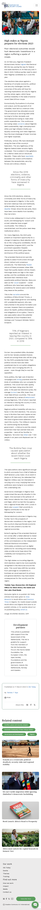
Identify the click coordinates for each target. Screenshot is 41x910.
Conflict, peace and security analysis (16, 725)
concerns (21, 124)
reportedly (29, 156)
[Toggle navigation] (36, 5)
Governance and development (14, 734)
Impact (5, 886)
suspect (16, 507)
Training (6, 876)
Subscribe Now (26, 899)
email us (24, 610)
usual (16, 283)
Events (5, 871)
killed (26, 435)
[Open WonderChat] (35, 905)
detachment (30, 397)
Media (5, 889)
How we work (8, 883)
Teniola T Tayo (12, 692)
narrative (16, 294)
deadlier (7, 209)
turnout (14, 392)
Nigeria (32, 734)
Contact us (7, 892)
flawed (29, 265)
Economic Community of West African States (19, 729)
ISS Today (32, 687)
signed (23, 64)
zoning (19, 379)
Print (8, 697)
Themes (6, 873)
